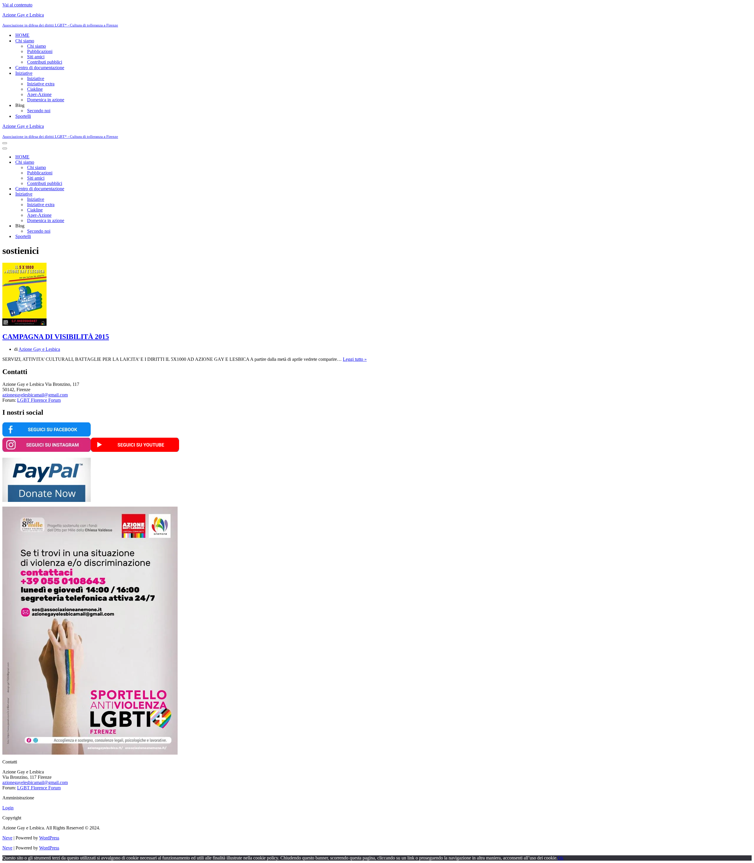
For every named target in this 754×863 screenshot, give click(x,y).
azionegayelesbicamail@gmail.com (35, 394)
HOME (22, 35)
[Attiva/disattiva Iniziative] (105, 194)
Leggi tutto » (355, 359)
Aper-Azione (39, 94)
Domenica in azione (45, 99)
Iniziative (35, 78)
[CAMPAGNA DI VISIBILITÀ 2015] (24, 324)
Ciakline (35, 89)
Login (8, 807)
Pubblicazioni (39, 51)
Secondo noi (38, 110)
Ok (560, 857)
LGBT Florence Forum (39, 400)
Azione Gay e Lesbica (39, 349)
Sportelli (23, 116)
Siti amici (35, 56)
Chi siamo (36, 46)
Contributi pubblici (44, 62)
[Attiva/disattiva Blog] (105, 226)
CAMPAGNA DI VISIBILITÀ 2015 (55, 336)
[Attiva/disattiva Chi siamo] (105, 162)
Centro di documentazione (39, 67)
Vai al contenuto (17, 4)
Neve (7, 837)
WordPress (49, 837)
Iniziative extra (40, 83)
